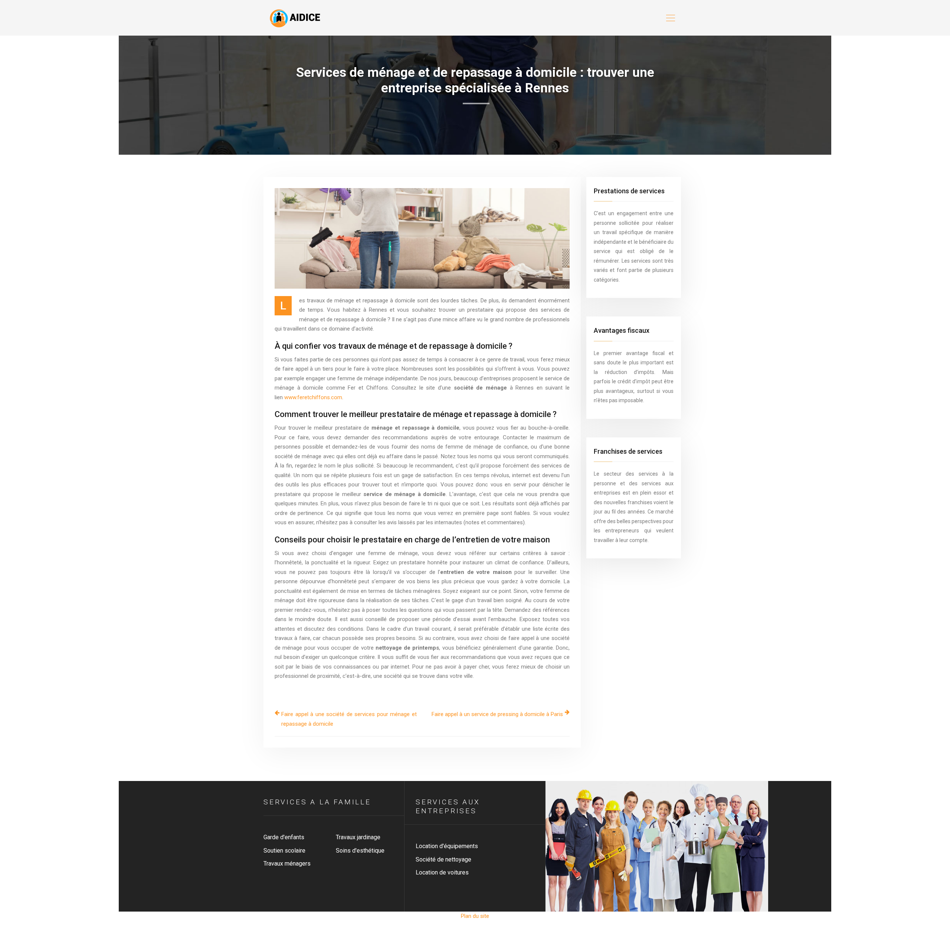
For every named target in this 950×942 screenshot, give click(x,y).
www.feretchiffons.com (313, 397)
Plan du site (475, 916)
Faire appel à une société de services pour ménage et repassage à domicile (349, 719)
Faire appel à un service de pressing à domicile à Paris (497, 714)
